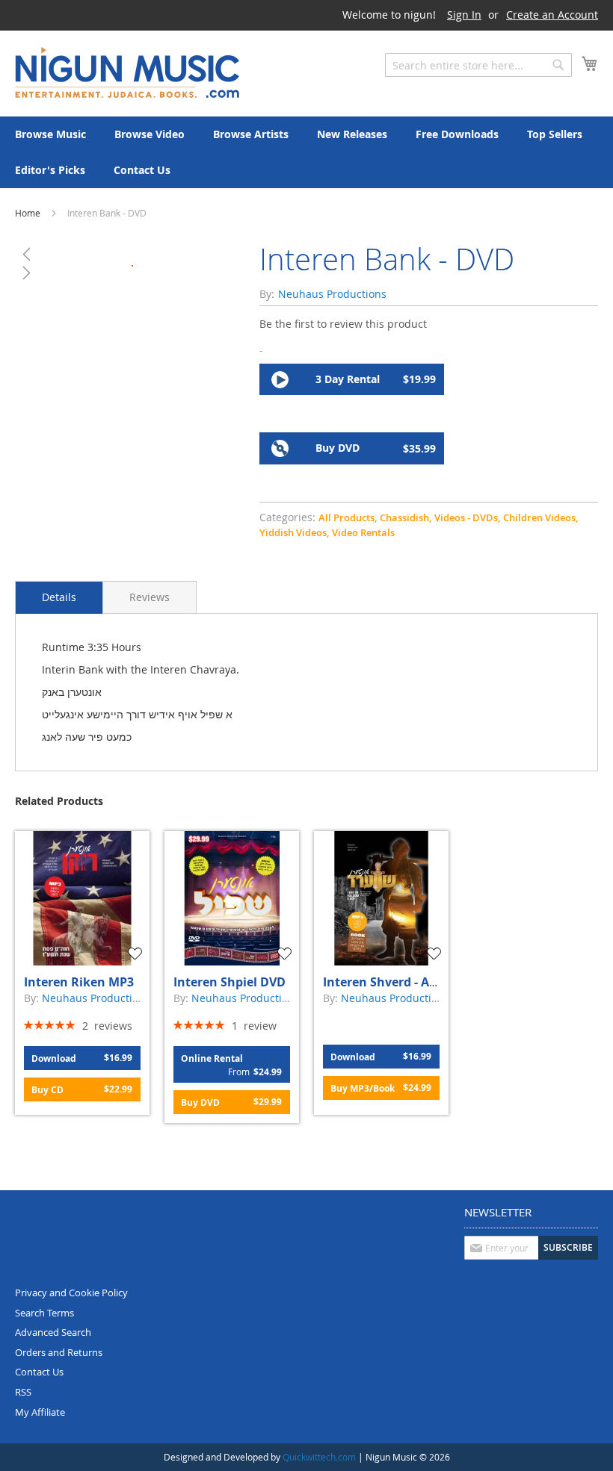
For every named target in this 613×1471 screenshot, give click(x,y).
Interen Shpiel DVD (229, 982)
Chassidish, (405, 517)
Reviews (149, 597)
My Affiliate (40, 1412)
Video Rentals (363, 532)
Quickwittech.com (319, 1457)
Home (27, 213)
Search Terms (44, 1312)
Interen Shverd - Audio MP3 (403, 982)
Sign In (464, 14)
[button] (131, 254)
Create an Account (552, 14)
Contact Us (39, 1371)
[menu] (306, 152)
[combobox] (478, 65)
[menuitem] (50, 134)
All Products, (347, 517)
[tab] (59, 597)
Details (59, 597)
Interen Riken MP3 (79, 982)
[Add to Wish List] (137, 953)
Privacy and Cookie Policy (71, 1292)
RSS (23, 1392)
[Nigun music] (127, 72)
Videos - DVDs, (467, 517)
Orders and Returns (58, 1352)
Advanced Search (53, 1332)
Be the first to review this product (343, 324)
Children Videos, (540, 517)
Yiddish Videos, (294, 532)
